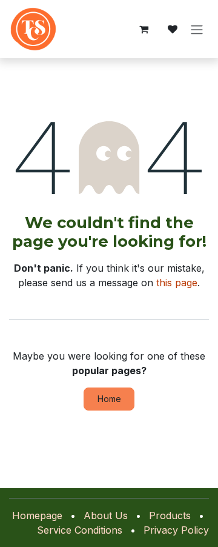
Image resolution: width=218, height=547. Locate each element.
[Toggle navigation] (197, 29)
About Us (106, 515)
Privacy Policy (176, 530)
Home (109, 399)
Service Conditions (79, 530)
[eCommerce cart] (143, 29)
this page (176, 283)
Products (170, 515)
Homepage (37, 515)
